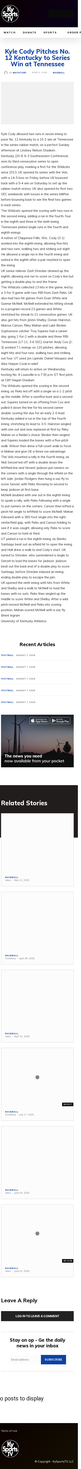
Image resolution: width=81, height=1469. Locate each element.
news (8, 880)
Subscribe (53, 1359)
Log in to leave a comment (37, 1316)
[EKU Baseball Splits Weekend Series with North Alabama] (37, 843)
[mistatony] (6, 73)
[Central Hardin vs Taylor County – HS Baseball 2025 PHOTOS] (37, 921)
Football (7, 655)
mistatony (19, 73)
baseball (59, 73)
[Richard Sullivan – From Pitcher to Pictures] (37, 1077)
